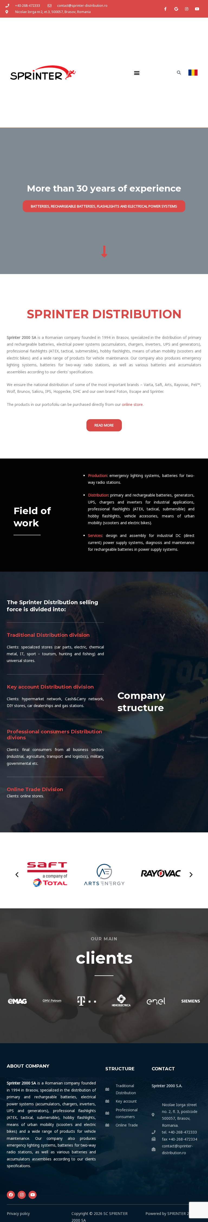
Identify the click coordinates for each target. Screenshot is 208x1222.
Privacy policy (18, 1213)
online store (132, 404)
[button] (136, 72)
